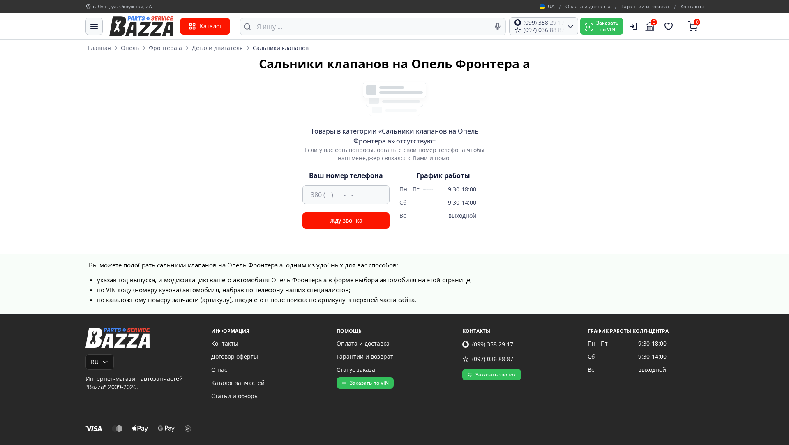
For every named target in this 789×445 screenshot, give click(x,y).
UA (551, 6)
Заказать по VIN (369, 382)
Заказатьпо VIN (607, 26)
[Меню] (94, 26)
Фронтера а (165, 48)
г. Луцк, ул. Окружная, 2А (122, 6)
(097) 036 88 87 (492, 359)
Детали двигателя (217, 48)
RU (95, 362)
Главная (99, 48)
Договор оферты (234, 356)
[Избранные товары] (669, 26)
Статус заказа (356, 370)
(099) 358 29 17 (492, 344)
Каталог (211, 26)
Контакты (692, 6)
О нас (219, 370)
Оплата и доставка (588, 6)
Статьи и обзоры (235, 396)
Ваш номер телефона (346, 175)
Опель (130, 48)
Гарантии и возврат (645, 6)
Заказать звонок (495, 374)
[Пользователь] (633, 26)
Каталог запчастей (238, 383)
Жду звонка (346, 220)
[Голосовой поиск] (497, 26)
